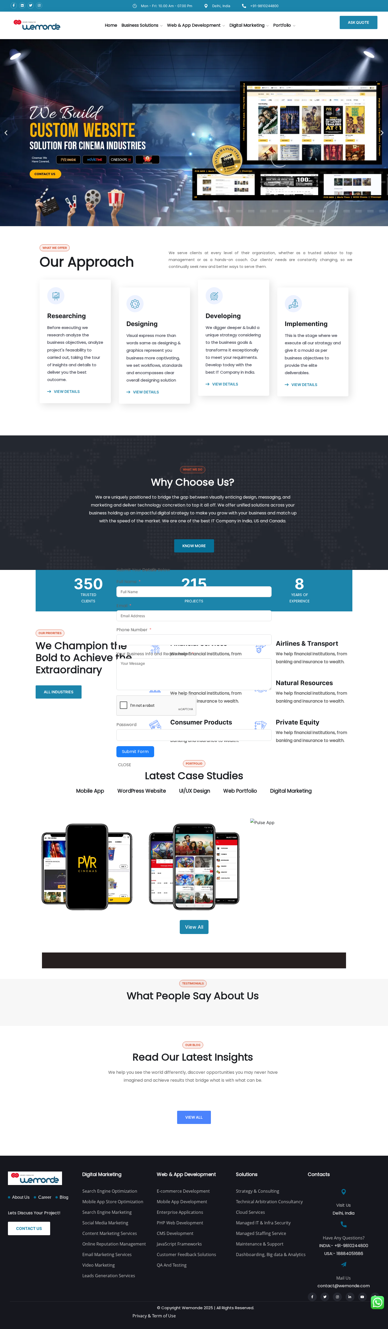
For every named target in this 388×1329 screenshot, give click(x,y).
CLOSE (124, 765)
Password (126, 725)
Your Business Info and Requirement (153, 654)
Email (121, 606)
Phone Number (132, 630)
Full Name (126, 582)
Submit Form (135, 752)
